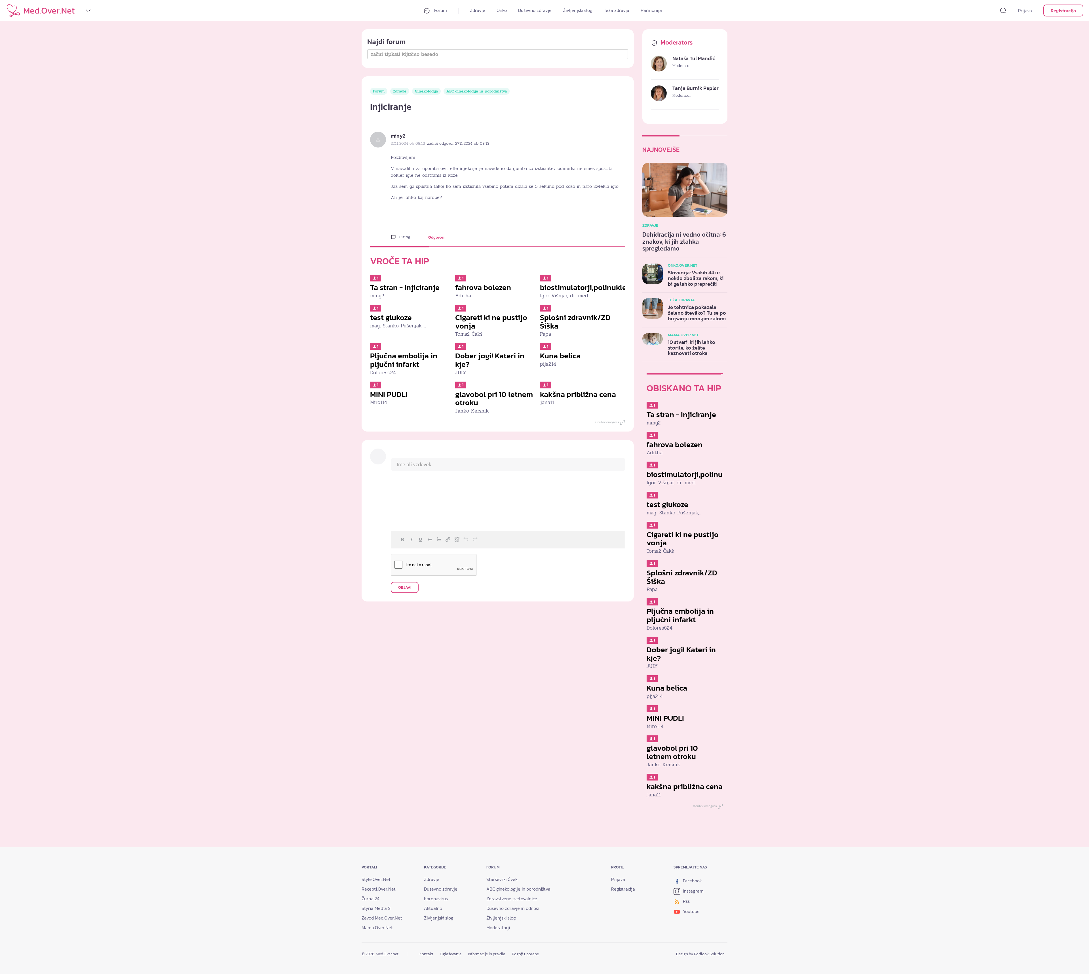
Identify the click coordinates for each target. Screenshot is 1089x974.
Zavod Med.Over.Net (382, 917)
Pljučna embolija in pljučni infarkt (403, 360)
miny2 (398, 136)
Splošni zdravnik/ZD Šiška (575, 322)
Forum (440, 10)
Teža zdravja (616, 10)
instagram (693, 890)
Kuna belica (560, 355)
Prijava (1025, 10)
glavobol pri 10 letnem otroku (494, 398)
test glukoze (391, 317)
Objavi (404, 587)
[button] (402, 539)
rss (686, 901)
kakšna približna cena (578, 394)
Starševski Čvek (502, 879)
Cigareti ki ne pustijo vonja (491, 322)
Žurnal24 (370, 898)
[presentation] (402, 539)
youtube (691, 911)
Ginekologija (426, 91)
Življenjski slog (577, 10)
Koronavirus (436, 898)
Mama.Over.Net (377, 927)
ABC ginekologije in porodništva (476, 91)
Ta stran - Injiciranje (405, 287)
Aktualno (433, 908)
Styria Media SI (377, 908)
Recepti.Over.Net (379, 888)
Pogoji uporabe (525, 954)
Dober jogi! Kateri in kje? (489, 360)
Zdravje (477, 10)
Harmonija (651, 10)
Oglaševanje (450, 954)
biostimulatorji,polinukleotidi (591, 287)
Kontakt (426, 954)
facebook (692, 880)
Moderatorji (498, 927)
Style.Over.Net (376, 879)
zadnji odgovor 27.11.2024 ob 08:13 (458, 143)
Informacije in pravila (486, 954)
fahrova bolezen (483, 287)
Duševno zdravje (535, 10)
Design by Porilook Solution (700, 954)
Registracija (1063, 10)
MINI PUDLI (389, 394)
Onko (502, 10)
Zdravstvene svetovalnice (511, 898)
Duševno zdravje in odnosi (512, 908)
